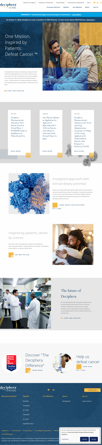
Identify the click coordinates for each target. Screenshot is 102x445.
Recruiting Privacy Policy (43, 430)
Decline (84, 439)
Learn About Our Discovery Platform (68, 207)
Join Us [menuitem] (95, 7)
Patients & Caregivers (29, 2)
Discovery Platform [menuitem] (53, 7)
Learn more (37, 370)
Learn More (76, 15)
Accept (94, 439)
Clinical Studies (60, 2)
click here (90, 20)
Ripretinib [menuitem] (26, 401)
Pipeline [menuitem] (66, 7)
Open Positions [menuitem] (87, 401)
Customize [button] (65, 439)
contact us (92, 390)
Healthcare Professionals (46, 2)
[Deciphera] (8, 5)
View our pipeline (15, 91)
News (88, 2)
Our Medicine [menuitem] (77, 7)
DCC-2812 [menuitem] (26, 419)
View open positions (84, 368)
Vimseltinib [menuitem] (26, 405)
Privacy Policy (27, 430)
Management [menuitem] (66, 401)
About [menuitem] (87, 7)
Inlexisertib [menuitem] (26, 414)
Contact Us (5, 430)
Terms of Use (16, 430)
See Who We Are (22, 255)
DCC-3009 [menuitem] (26, 410)
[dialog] (80, 435)
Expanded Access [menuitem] (28, 424)
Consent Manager (7, 434)
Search (101, 2)
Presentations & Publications (76, 2)
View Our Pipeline (72, 318)
